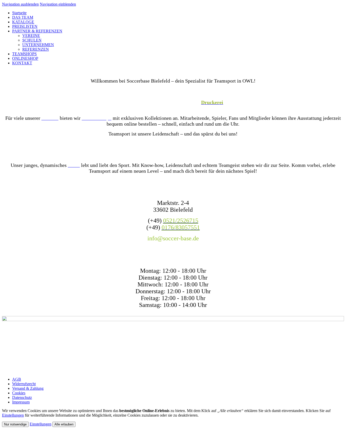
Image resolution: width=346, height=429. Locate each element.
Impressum (21, 402)
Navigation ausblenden (20, 4)
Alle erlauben (63, 424)
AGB (16, 379)
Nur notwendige (15, 424)
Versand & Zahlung (28, 388)
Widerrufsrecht (24, 384)
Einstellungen (13, 415)
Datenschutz (22, 397)
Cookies (18, 393)
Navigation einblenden (58, 4)
